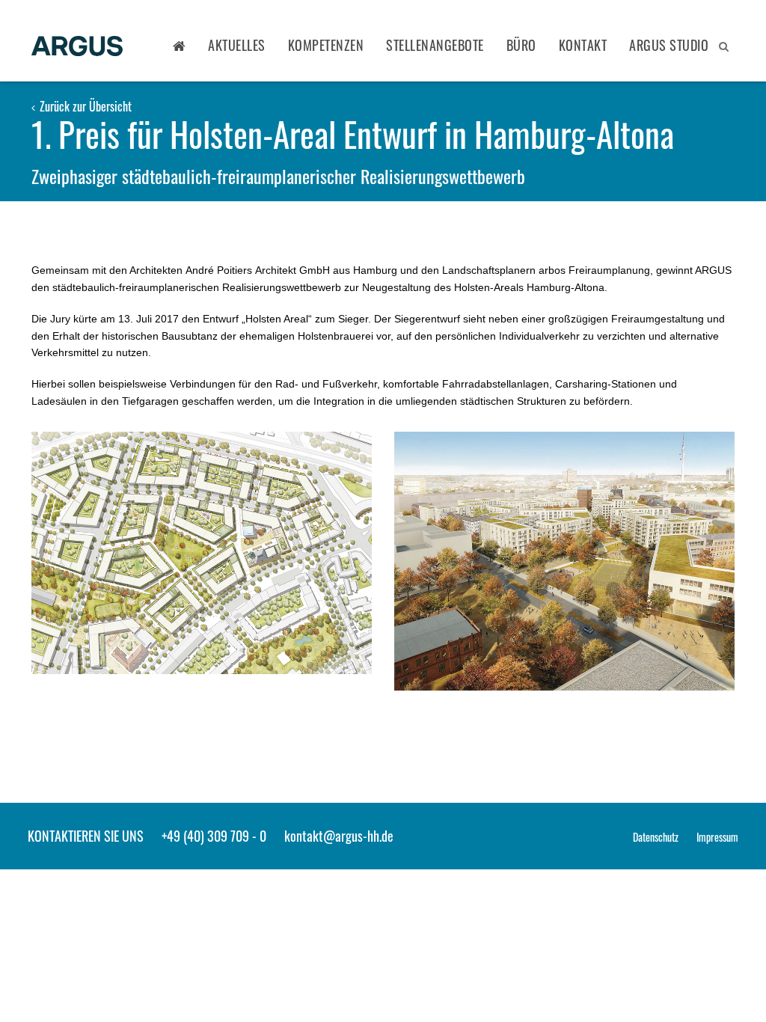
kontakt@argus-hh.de (338, 835)
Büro (521, 45)
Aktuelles (237, 45)
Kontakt (583, 45)
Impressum (717, 837)
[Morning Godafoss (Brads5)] (201, 553)
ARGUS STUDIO (668, 45)
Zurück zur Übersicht (84, 106)
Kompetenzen (326, 45)
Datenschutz (655, 837)
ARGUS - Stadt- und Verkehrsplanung (77, 47)
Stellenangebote (435, 45)
